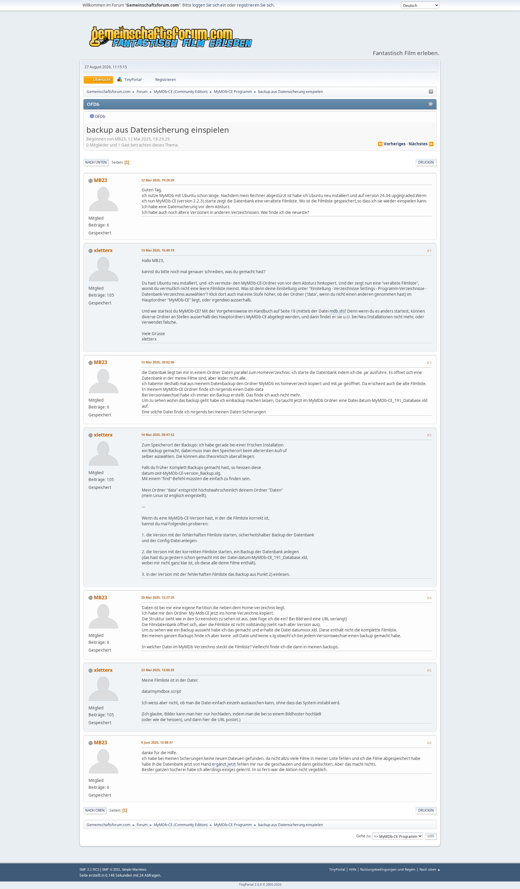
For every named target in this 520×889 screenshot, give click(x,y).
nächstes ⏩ (421, 144)
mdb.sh (336, 311)
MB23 (100, 180)
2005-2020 (273, 884)
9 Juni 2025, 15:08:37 (157, 742)
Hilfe (352, 869)
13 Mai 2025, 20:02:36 (157, 362)
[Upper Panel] (431, 92)
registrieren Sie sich (255, 5)
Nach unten (96, 162)
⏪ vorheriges (392, 144)
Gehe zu (363, 835)
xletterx (103, 250)
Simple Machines (134, 869)
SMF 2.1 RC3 (89, 869)
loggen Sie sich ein (209, 5)
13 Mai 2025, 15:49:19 (157, 250)
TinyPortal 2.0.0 (250, 884)
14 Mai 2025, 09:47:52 (157, 434)
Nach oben (95, 810)
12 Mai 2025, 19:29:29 (157, 180)
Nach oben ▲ (430, 869)
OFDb (100, 116)
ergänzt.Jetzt (224, 764)
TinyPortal (337, 869)
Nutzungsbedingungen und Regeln (388, 869)
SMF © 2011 (111, 869)
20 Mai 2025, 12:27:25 (157, 597)
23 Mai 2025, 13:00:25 (157, 670)
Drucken (426, 162)
